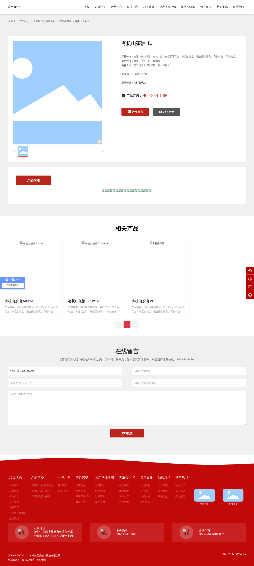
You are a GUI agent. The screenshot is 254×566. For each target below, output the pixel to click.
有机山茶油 (65, 21)
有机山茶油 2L (143, 301)
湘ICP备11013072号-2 (234, 553)
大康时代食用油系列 (44, 21)
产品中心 (24, 21)
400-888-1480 (155, 95)
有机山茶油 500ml (19, 301)
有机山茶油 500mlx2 (84, 301)
